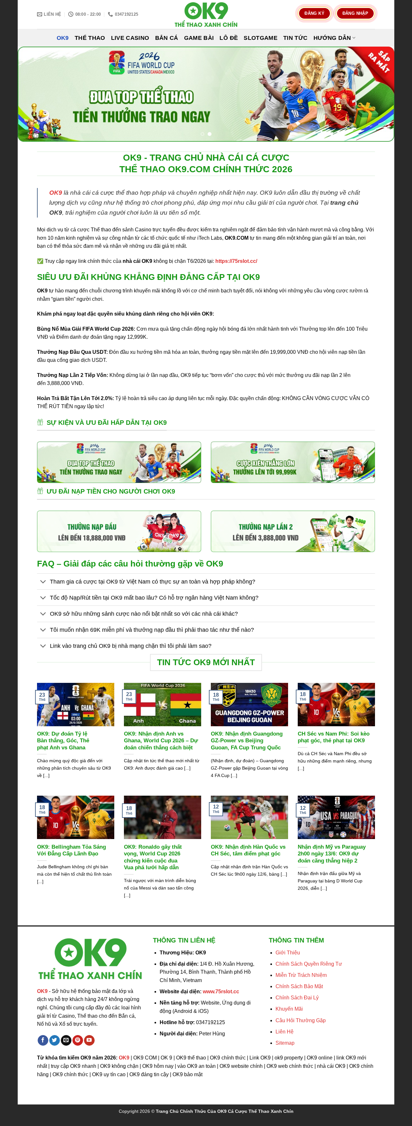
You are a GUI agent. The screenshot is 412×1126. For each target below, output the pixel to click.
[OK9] (206, 14)
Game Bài (199, 38)
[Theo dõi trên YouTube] (89, 1040)
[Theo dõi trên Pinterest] (77, 1040)
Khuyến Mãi (289, 1009)
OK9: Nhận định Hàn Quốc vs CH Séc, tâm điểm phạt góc (248, 850)
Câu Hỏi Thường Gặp (301, 1020)
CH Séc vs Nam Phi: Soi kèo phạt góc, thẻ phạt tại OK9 (334, 737)
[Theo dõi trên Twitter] (54, 1040)
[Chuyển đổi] (43, 582)
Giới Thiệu (288, 952)
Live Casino (130, 38)
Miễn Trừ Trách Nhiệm (301, 975)
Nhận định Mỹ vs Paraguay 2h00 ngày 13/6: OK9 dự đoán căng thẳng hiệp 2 (332, 854)
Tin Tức (295, 38)
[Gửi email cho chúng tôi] (66, 1040)
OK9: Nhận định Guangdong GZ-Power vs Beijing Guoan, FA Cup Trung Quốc (247, 741)
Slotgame (260, 38)
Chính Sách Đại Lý (297, 997)
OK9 (63, 38)
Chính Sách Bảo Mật (299, 986)
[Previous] (33, 94)
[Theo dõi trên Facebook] (43, 1040)
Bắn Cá (166, 38)
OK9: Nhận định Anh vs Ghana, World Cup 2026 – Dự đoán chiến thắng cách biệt (161, 741)
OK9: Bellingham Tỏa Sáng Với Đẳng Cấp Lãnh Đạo (71, 850)
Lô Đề (229, 38)
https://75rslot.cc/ (236, 261)
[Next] (378, 94)
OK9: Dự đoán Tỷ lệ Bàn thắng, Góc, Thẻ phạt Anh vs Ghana (63, 741)
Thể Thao (90, 38)
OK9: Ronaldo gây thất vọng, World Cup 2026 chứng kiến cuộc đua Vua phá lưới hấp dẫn (153, 857)
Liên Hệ (285, 1031)
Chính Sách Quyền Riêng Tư (309, 964)
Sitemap (285, 1043)
